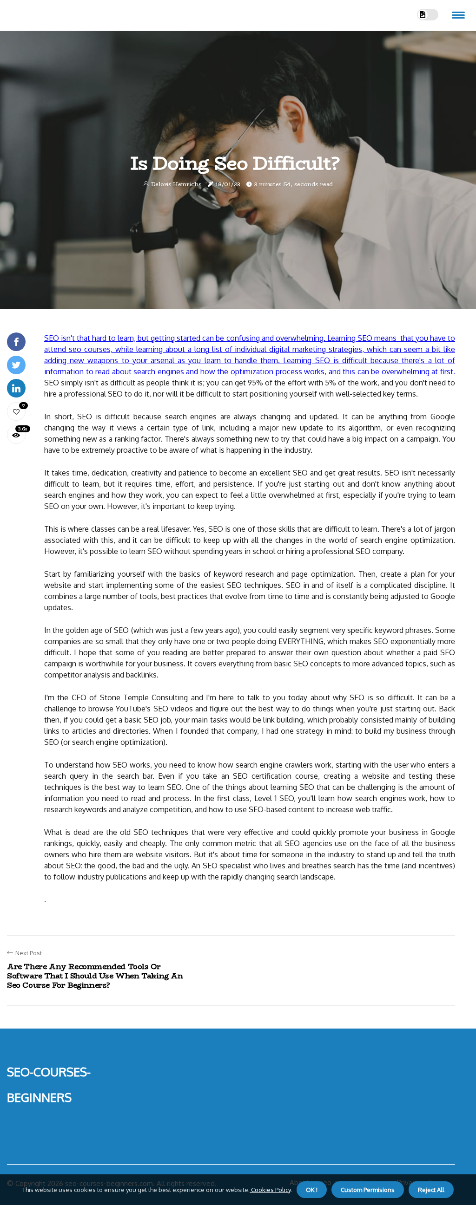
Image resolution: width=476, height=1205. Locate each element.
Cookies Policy (270, 1189)
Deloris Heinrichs (176, 184)
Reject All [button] (431, 1189)
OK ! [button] (311, 1189)
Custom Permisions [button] (368, 1189)
